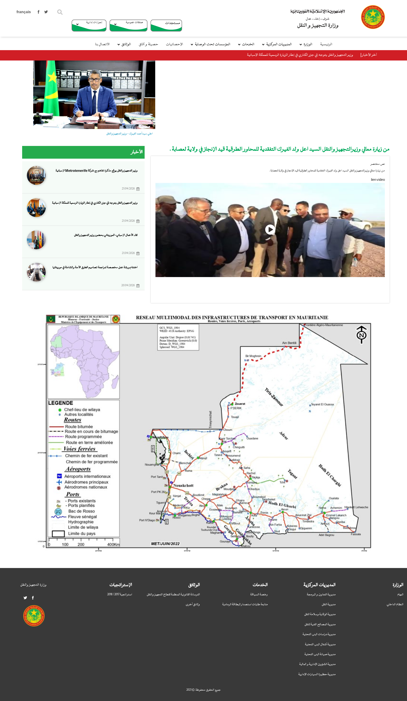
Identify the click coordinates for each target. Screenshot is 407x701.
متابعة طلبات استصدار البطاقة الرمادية (245, 604)
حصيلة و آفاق (148, 44)
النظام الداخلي (395, 604)
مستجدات (172, 23)
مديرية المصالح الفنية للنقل (320, 624)
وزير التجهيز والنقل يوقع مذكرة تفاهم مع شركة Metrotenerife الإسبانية (97, 171)
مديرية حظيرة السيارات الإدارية (317, 674)
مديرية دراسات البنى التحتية (319, 634)
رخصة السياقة (259, 594)
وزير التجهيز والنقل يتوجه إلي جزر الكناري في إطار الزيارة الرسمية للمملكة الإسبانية (300, 55)
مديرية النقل (329, 604)
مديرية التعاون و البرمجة (321, 594)
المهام (400, 594)
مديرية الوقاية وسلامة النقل (320, 614)
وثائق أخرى (193, 604)
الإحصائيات (174, 44)
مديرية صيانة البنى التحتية (320, 654)
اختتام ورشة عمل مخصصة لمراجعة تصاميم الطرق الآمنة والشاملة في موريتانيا (95, 267)
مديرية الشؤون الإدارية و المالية (317, 664)
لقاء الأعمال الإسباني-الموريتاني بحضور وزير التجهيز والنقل (106, 235)
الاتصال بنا (102, 44)
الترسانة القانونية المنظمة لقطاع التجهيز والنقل (173, 594)
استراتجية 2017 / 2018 (119, 594)
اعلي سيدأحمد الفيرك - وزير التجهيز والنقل (129, 134)
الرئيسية (326, 44)
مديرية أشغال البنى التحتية (320, 644)
